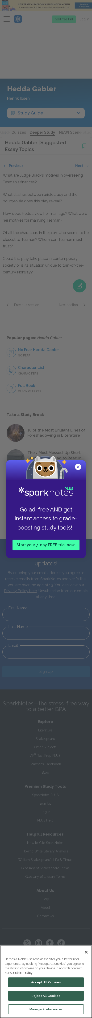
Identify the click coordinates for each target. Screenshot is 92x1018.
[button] (78, 467)
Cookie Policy (21, 973)
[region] (46, 982)
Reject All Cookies (46, 996)
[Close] (86, 952)
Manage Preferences (46, 1009)
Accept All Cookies (46, 982)
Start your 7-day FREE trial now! (46, 544)
